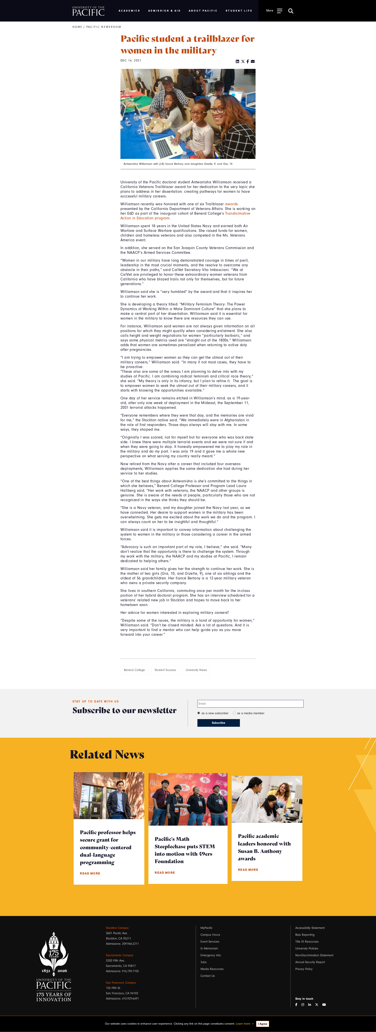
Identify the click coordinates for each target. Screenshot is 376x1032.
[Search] (290, 11)
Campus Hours (210, 935)
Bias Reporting (305, 935)
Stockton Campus (117, 928)
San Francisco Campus (121, 982)
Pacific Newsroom (103, 27)
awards (231, 204)
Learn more (243, 1023)
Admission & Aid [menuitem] (164, 10)
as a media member (250, 713)
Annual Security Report (310, 962)
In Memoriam (209, 948)
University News (196, 670)
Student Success (165, 670)
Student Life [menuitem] (239, 10)
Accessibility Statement (310, 928)
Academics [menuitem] (129, 10)
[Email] (253, 62)
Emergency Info (211, 955)
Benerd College (134, 670)
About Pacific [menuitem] (203, 10)
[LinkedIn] (237, 62)
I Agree (262, 1023)
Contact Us (208, 976)
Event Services (210, 941)
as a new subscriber (215, 713)
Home (77, 27)
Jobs (204, 962)
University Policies (306, 948)
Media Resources (212, 969)
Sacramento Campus (119, 955)
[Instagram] (304, 1005)
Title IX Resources (307, 941)
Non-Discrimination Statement (314, 955)
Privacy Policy (304, 969)
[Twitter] (243, 62)
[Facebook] (248, 62)
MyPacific (206, 928)
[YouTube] (325, 1005)
